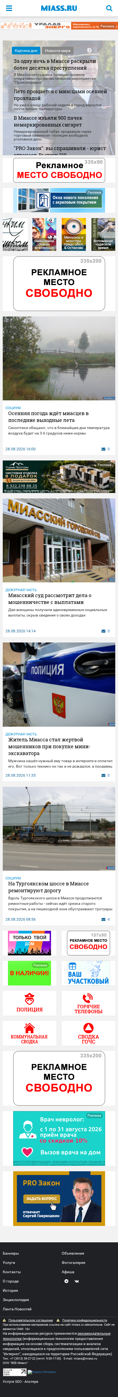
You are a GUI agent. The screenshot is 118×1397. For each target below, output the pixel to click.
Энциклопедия (16, 1300)
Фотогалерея (73, 1262)
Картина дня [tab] (26, 50)
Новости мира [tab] (58, 50)
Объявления (73, 1253)
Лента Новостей (17, 1309)
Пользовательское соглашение (31, 1320)
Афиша (68, 1272)
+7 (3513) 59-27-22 (22, 1358)
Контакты (12, 1272)
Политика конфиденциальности (84, 1320)
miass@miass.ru (85, 1358)
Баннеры (11, 1253)
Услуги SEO (12, 1382)
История (10, 1290)
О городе (11, 1281)
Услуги (9, 1262)
